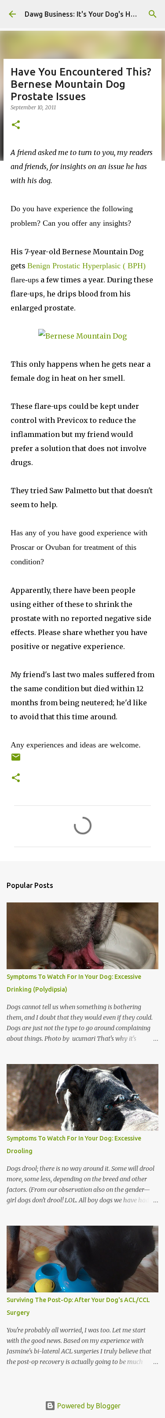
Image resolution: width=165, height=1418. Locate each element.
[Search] (152, 14)
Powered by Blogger (88, 1406)
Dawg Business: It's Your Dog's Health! (87, 14)
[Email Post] (16, 760)
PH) (86, 265)
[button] (16, 125)
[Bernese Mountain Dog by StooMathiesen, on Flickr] (82, 336)
